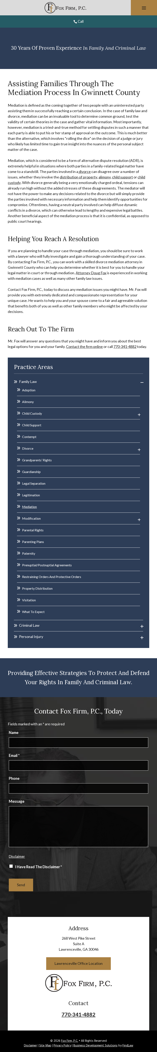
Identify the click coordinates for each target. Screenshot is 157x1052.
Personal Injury (31, 636)
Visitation (29, 600)
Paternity (28, 553)
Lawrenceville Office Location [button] (78, 963)
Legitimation (31, 495)
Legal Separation (33, 483)
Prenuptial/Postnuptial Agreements (47, 565)
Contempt (29, 437)
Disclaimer (17, 856)
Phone (14, 778)
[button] (144, 8)
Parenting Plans (33, 542)
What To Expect (33, 612)
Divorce (27, 448)
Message (16, 801)
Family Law (28, 381)
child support (122, 177)
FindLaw (127, 1045)
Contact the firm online (84, 346)
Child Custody (32, 413)
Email (14, 755)
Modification (31, 518)
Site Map (45, 1045)
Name (13, 732)
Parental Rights (33, 530)
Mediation (29, 507)
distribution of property (78, 177)
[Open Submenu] (142, 382)
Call (81, 21)
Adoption (28, 390)
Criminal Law (29, 625)
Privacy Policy (62, 1045)
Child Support (31, 425)
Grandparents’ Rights (37, 460)
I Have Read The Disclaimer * (38, 867)
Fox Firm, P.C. (69, 1040)
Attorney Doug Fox (91, 273)
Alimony (28, 402)
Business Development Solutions (95, 1045)
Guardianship (31, 472)
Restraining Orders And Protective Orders (51, 577)
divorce (84, 171)
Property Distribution (37, 588)
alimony (105, 177)
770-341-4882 (124, 346)
